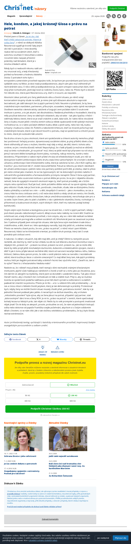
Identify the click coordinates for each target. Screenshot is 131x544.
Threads (86, 339)
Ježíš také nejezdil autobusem (63, 456)
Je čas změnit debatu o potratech (20, 463)
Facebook (16, 339)
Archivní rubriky (108, 126)
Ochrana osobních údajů (113, 195)
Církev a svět (107, 99)
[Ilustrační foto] (70, 68)
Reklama (106, 191)
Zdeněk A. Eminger (21, 33)
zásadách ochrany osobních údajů (43, 540)
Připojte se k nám (110, 184)
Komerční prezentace (110, 121)
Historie (105, 123)
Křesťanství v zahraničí (111, 104)
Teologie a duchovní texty (112, 115)
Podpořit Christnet (117, 8)
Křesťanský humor (109, 113)
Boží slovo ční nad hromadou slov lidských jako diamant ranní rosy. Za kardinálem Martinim (67, 466)
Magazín (11, 16)
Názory (39, 16)
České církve (107, 102)
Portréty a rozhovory (110, 107)
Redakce (106, 180)
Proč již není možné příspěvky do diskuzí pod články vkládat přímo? (34, 507)
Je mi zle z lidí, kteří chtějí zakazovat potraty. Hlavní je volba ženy (22, 39)
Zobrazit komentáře (50, 519)
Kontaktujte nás (109, 187)
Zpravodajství (25, 16)
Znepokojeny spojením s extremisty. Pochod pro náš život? (22, 472)
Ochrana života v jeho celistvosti (20, 456)
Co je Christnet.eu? (110, 176)
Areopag (8, 33)
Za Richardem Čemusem (60, 476)
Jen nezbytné (103, 538)
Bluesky (63, 339)
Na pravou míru (108, 110)
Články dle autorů (109, 129)
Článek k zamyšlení (109, 118)
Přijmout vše (120, 538)
